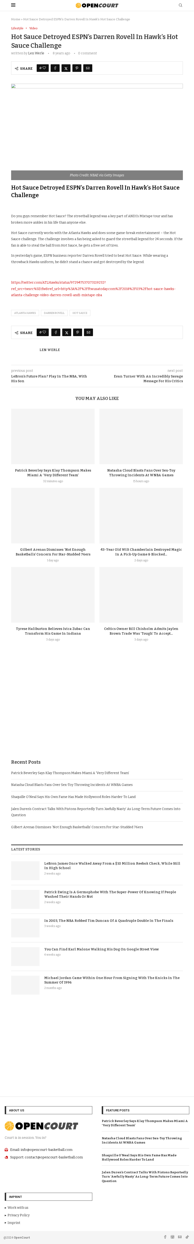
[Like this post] (44, 68)
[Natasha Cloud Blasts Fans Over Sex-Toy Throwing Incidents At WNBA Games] (141, 436)
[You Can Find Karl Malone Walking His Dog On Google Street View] (25, 956)
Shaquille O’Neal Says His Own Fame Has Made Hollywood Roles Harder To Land (73, 797)
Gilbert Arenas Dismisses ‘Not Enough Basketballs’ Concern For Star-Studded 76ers (77, 827)
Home (15, 19)
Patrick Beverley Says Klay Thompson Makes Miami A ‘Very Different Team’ (70, 773)
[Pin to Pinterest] (76, 68)
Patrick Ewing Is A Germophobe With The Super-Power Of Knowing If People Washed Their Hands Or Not (110, 894)
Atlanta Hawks (25, 313)
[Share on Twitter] (66, 68)
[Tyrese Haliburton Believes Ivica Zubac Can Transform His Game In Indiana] (53, 595)
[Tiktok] (187, 1237)
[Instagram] (172, 1237)
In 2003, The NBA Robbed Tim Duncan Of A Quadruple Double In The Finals (108, 921)
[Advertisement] (97, 712)
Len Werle (36, 53)
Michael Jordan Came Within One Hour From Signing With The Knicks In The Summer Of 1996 (112, 980)
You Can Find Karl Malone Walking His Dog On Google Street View (101, 949)
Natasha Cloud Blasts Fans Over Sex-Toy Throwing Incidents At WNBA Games (72, 785)
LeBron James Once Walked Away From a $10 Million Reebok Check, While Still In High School (112, 866)
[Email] (180, 1237)
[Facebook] (165, 1237)
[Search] (180, 6)
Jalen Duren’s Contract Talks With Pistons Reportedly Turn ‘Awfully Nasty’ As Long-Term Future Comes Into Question (145, 1176)
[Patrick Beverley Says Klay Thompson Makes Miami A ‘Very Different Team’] (53, 436)
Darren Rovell (54, 313)
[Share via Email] (87, 68)
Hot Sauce (80, 313)
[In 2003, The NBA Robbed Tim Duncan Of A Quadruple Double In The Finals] (25, 928)
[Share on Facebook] (55, 68)
